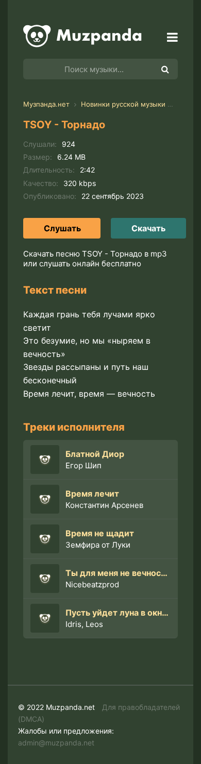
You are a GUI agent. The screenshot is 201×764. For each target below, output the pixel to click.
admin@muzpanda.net (56, 742)
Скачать (148, 228)
